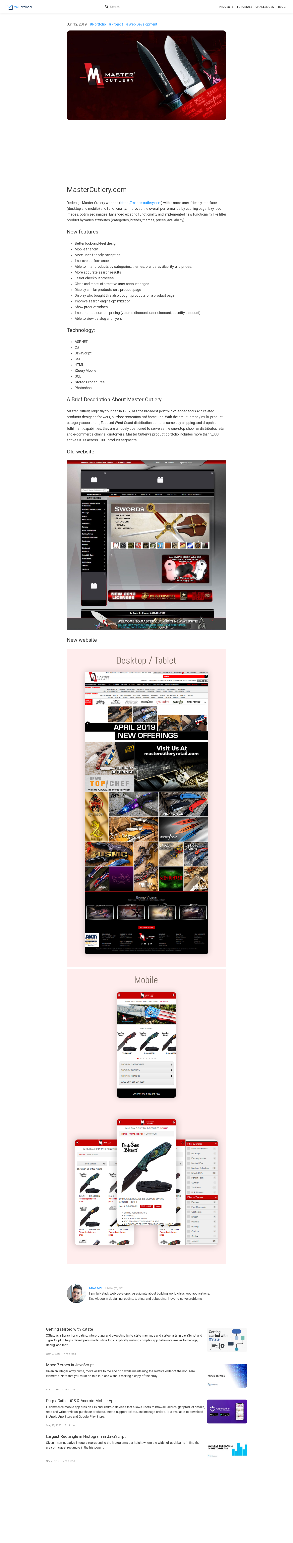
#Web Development (141, 24)
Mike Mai (95, 1288)
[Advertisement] (146, 151)
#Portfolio (98, 24)
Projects (226, 6)
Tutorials (244, 6)
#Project (116, 24)
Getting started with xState (69, 1329)
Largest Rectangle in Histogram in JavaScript (86, 1436)
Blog (282, 6)
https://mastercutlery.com (140, 203)
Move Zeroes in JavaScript (70, 1365)
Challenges (265, 6)
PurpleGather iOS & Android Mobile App (81, 1400)
